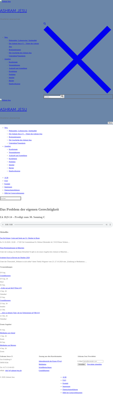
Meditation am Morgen (8, 345)
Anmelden (81, 364)
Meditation (42, 364)
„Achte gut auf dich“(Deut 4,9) (11, 288)
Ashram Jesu (13, 10)
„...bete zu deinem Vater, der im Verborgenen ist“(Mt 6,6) (20, 313)
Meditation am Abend (7, 333)
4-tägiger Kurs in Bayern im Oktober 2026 (15, 258)
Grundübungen (5, 276)
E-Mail (80, 361)
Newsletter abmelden (94, 364)
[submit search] (62, 96)
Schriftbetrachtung (45, 367)
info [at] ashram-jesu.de (13, 370)
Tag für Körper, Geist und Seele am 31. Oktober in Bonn (20, 238)
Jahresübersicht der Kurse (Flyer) (50, 361)
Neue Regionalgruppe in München (12, 248)
